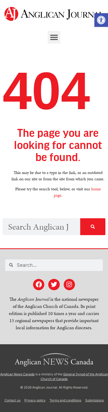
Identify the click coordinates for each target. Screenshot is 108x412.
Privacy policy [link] (35, 400)
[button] (54, 37)
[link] (101, 20)
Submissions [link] (94, 400)
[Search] (92, 226)
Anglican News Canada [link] (17, 374)
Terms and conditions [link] (65, 400)
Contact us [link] (12, 400)
